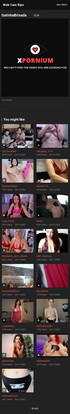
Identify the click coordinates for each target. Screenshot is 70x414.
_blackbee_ (8, 326)
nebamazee (43, 360)
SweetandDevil (10, 291)
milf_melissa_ (44, 256)
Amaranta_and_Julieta (14, 256)
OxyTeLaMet (9, 151)
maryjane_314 (44, 151)
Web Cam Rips (13, 5)
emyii (39, 221)
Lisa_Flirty (8, 221)
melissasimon (44, 326)
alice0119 (42, 186)
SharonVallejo (9, 186)
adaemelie (8, 360)
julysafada (42, 291)
